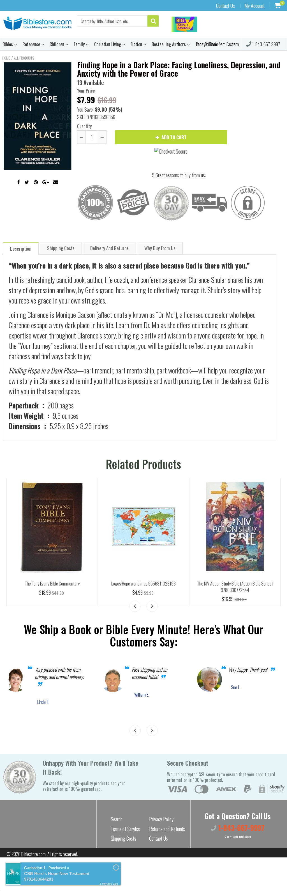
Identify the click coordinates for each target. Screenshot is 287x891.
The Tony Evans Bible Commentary (52, 583)
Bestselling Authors (169, 44)
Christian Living (108, 44)
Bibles (8, 44)
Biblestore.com (33, 854)
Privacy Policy (161, 819)
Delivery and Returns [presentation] (109, 248)
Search (116, 819)
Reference (31, 44)
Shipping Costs (123, 838)
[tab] (20, 248)
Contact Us (225, 5)
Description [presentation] (20, 248)
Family (80, 44)
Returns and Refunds (167, 829)
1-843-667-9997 (265, 44)
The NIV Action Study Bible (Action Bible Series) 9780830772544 (235, 586)
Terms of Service (125, 829)
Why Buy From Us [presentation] (159, 248)
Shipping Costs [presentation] (61, 248)
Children (57, 44)
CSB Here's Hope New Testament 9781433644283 (56, 876)
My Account (254, 5)
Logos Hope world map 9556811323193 (143, 583)
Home (6, 58)
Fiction (137, 44)
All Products (24, 58)
